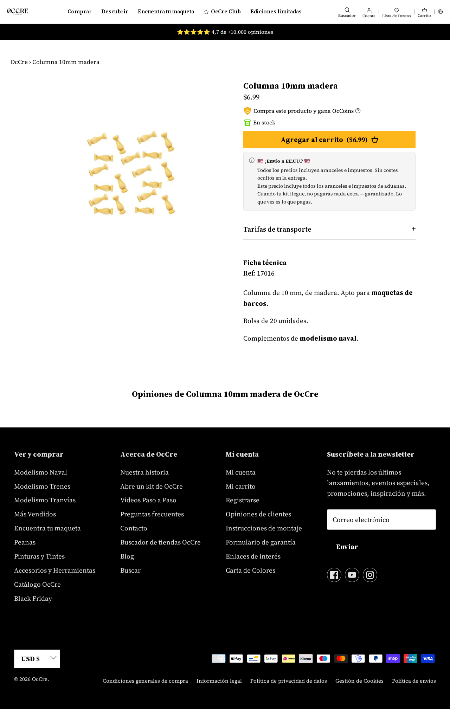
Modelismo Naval (40, 472)
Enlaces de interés (253, 556)
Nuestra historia (144, 472)
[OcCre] (17, 11)
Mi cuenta (241, 472)
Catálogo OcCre (37, 584)
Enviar (347, 546)
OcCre (19, 62)
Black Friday (33, 598)
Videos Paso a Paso (148, 499)
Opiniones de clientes (258, 513)
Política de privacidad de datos (288, 680)
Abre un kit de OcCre (151, 486)
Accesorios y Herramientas (54, 570)
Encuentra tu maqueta (166, 11)
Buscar (130, 570)
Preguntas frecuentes (152, 513)
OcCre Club (226, 11)
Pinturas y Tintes (39, 556)
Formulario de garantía (261, 542)
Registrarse (242, 499)
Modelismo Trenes (42, 486)
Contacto (133, 528)
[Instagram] (370, 575)
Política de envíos (414, 680)
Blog (127, 556)
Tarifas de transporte (277, 229)
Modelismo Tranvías (45, 499)
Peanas (25, 542)
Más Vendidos (35, 513)
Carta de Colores (250, 570)
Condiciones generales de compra (145, 680)
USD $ (30, 658)
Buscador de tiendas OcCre (160, 542)
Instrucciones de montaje (264, 528)
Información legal (219, 680)
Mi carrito (241, 486)
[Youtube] (352, 575)
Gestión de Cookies (359, 680)
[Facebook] (334, 575)
